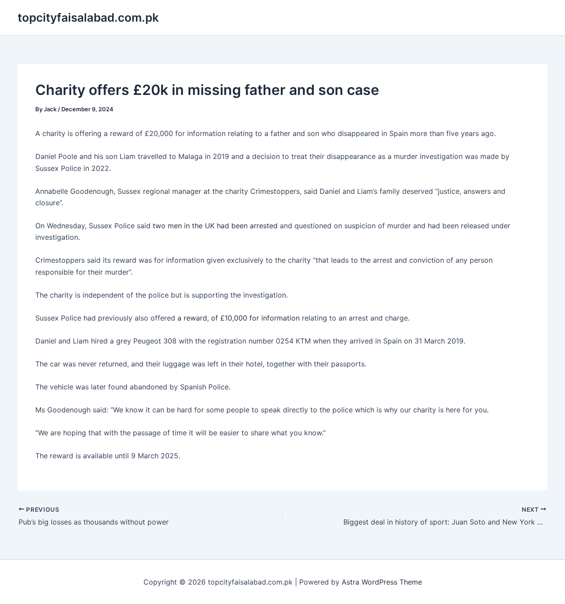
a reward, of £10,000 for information (239, 317)
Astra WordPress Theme (382, 582)
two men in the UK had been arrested (216, 225)
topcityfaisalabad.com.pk (88, 17)
